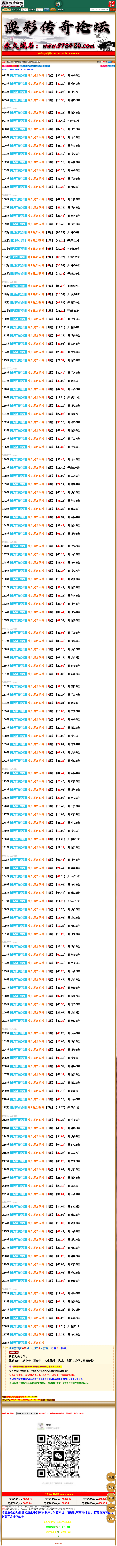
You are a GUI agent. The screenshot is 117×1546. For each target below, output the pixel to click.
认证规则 (31, 66)
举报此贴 (39, 66)
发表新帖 (103, 66)
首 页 (109, 62)
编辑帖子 (111, 66)
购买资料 (14, 1352)
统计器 (60, 10)
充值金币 (23, 66)
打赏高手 (46, 66)
